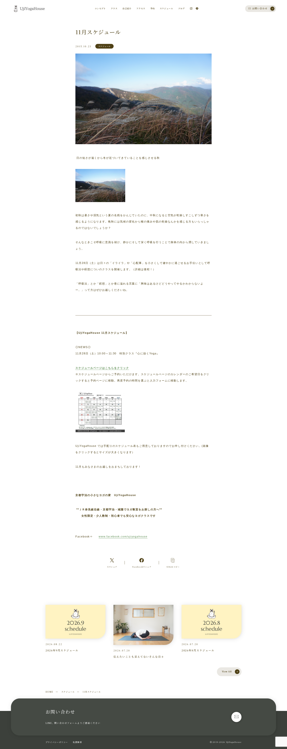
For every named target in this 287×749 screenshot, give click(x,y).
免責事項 (77, 742)
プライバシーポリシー (57, 742)
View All (227, 671)
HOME (49, 691)
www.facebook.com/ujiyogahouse (123, 536)
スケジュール (68, 691)
